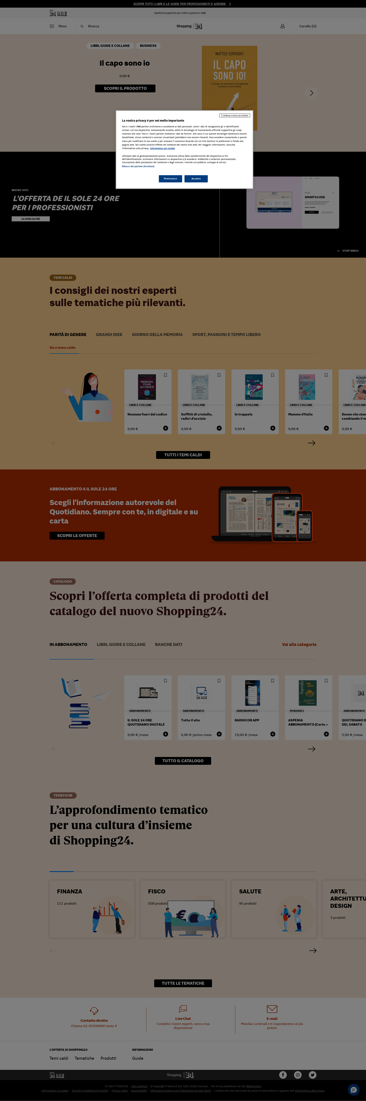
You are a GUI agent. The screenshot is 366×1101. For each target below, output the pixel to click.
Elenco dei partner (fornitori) (138, 166)
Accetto (196, 178)
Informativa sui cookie (162, 148)
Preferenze (170, 178)
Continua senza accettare (234, 115)
